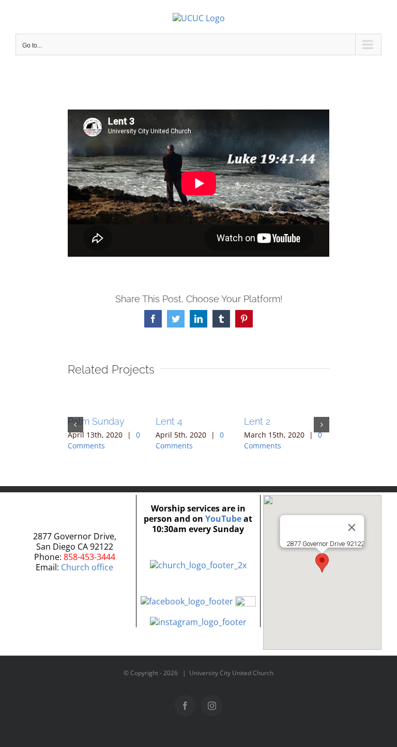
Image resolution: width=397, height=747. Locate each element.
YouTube (223, 518)
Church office (87, 567)
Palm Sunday (96, 421)
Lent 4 (169, 421)
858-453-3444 (89, 557)
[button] (75, 424)
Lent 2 (257, 421)
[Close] (352, 527)
